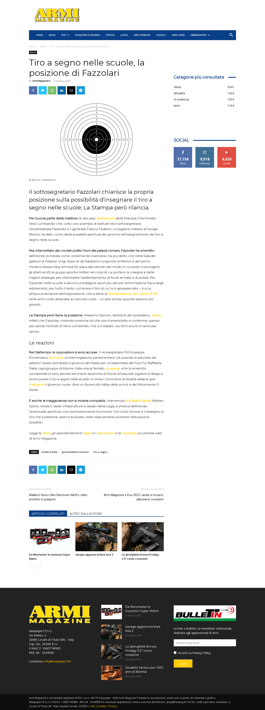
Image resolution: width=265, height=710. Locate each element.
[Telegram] (81, 90)
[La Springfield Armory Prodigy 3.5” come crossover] (143, 536)
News (52, 35)
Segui (204, 148)
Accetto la (184, 653)
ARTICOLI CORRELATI (48, 514)
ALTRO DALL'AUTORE (86, 514)
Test (63, 35)
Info (93, 706)
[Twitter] (43, 90)
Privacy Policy (201, 653)
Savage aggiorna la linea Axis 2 (94, 554)
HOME (39, 35)
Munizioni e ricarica (87, 35)
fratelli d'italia (49, 451)
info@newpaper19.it (57, 661)
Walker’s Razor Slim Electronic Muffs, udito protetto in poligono (58, 497)
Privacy (112, 706)
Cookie (102, 706)
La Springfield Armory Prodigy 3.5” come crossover (141, 651)
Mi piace (183, 148)
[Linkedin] (62, 90)
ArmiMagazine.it (41, 80)
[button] (231, 35)
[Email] (71, 90)
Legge (124, 35)
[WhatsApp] (52, 90)
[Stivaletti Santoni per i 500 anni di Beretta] (111, 673)
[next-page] (38, 567)
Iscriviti (226, 148)
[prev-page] (31, 567)
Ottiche (110, 35)
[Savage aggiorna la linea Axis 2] (96, 536)
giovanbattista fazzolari (75, 451)
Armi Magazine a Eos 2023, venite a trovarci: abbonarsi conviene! (134, 497)
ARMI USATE (178, 35)
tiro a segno (100, 451)
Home (32, 46)
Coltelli (161, 35)
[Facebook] (33, 90)
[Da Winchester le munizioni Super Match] (50, 536)
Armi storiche (142, 35)
